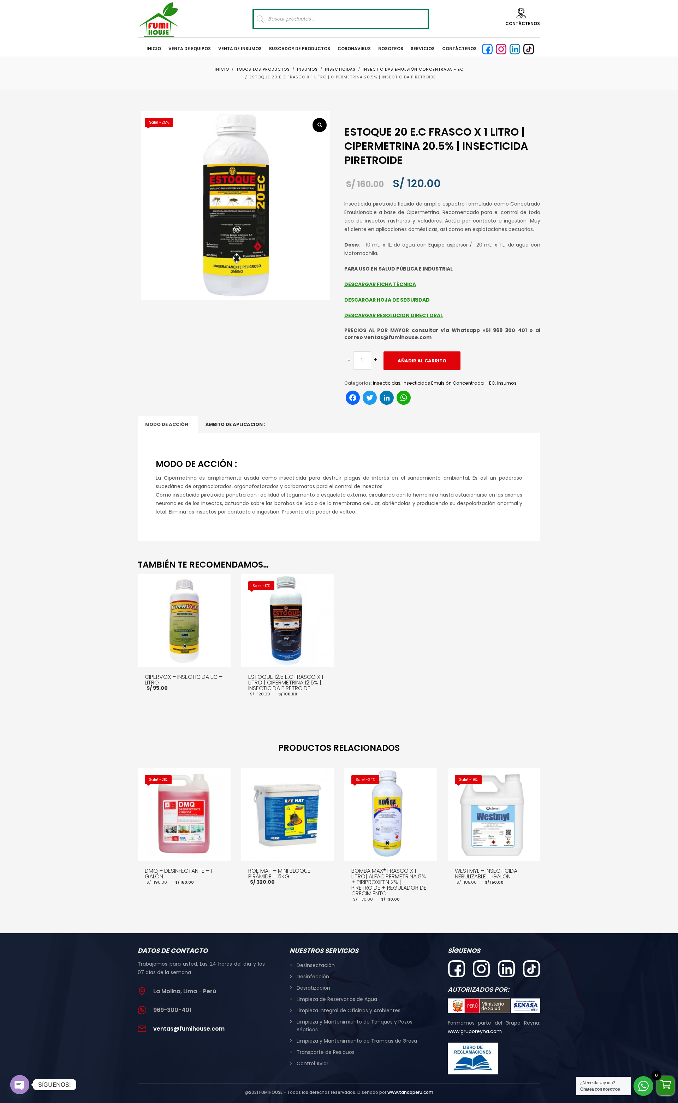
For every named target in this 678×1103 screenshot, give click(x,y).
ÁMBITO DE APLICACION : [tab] (235, 424)
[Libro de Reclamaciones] (473, 1058)
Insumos (507, 383)
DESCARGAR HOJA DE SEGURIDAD (387, 299)
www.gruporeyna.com (475, 1031)
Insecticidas (386, 383)
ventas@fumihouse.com (189, 1029)
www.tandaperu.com (410, 1092)
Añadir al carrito (422, 360)
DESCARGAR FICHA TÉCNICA (380, 284)
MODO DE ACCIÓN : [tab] (168, 424)
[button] (320, 125)
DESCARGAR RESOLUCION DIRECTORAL (393, 315)
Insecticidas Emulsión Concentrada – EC (449, 383)
